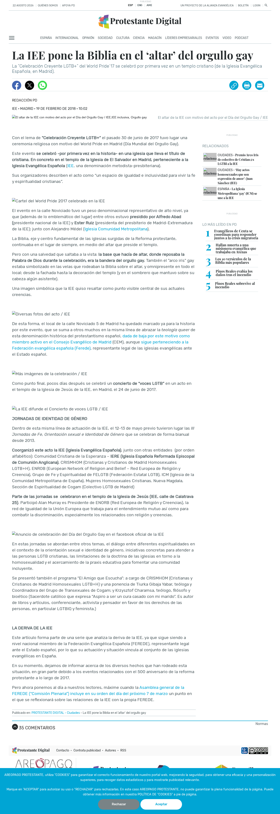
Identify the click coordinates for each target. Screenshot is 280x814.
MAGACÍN (155, 38)
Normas (262, 724)
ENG (139, 5)
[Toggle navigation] (13, 38)
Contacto (62, 750)
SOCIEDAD (105, 38)
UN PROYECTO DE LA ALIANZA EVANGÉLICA (207, 5)
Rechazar (119, 804)
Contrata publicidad (87, 750)
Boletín (243, 5)
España (46, 38)
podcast (241, 38)
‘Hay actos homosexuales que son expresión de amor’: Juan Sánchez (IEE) (235, 176)
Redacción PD (24, 100)
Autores (110, 750)
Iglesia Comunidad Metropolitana (115, 228)
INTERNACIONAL (67, 38)
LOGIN (256, 5)
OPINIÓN (88, 38)
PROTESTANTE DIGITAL (48, 713)
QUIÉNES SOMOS (48, 5)
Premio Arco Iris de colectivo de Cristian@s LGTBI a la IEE (238, 159)
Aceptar (161, 804)
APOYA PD (68, 5)
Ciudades (73, 713)
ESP (130, 5)
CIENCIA (139, 38)
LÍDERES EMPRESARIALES (183, 38)
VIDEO (226, 38)
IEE (70, 165)
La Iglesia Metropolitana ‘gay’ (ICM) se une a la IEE (237, 193)
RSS (123, 750)
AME (149, 5)
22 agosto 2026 (23, 5)
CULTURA (123, 38)
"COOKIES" (62, 775)
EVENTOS (212, 38)
